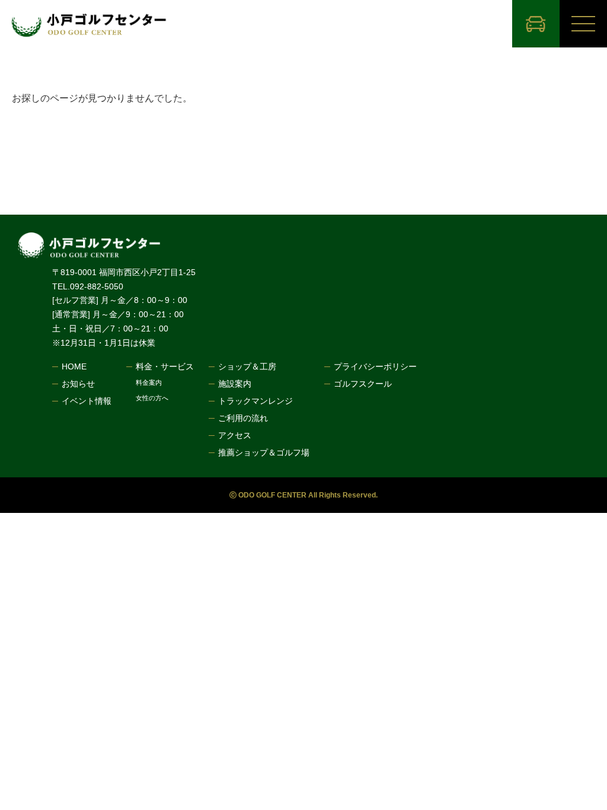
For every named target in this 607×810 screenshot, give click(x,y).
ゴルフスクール (363, 384)
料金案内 (149, 383)
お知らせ (78, 384)
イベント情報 (86, 401)
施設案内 (234, 384)
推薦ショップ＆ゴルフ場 (263, 452)
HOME (74, 366)
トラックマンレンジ (255, 401)
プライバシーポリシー (375, 366)
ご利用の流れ (243, 418)
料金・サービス (165, 366)
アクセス (234, 435)
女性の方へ (152, 398)
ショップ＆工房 (247, 366)
